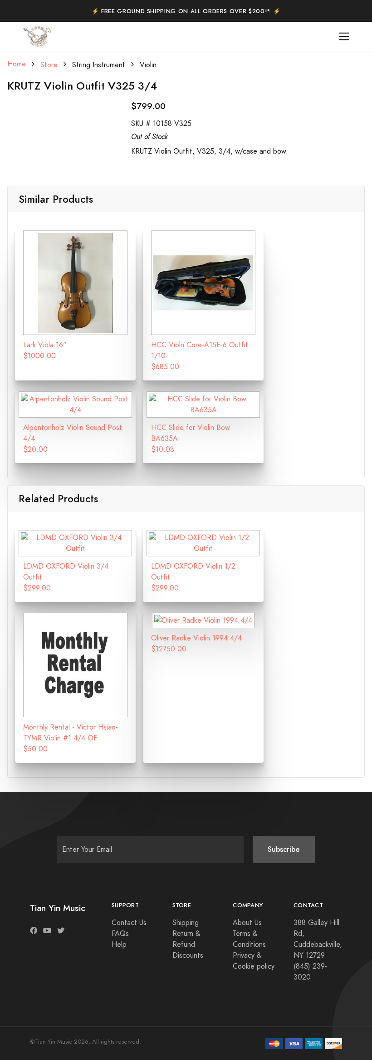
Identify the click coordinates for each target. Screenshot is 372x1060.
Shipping (185, 923)
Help (119, 945)
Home (16, 64)
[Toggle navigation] (344, 36)
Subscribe (284, 849)
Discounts (187, 955)
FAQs (120, 934)
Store (49, 65)
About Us (247, 923)
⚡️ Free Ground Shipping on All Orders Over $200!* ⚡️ (186, 11)
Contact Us (129, 923)
